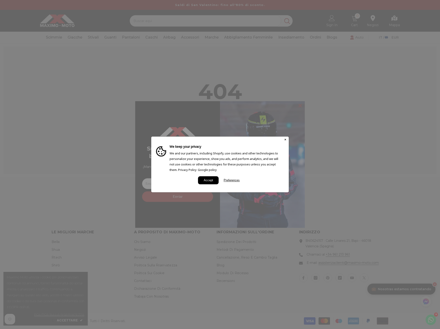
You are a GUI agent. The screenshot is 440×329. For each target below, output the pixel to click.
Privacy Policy (187, 170)
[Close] (285, 140)
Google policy (207, 170)
